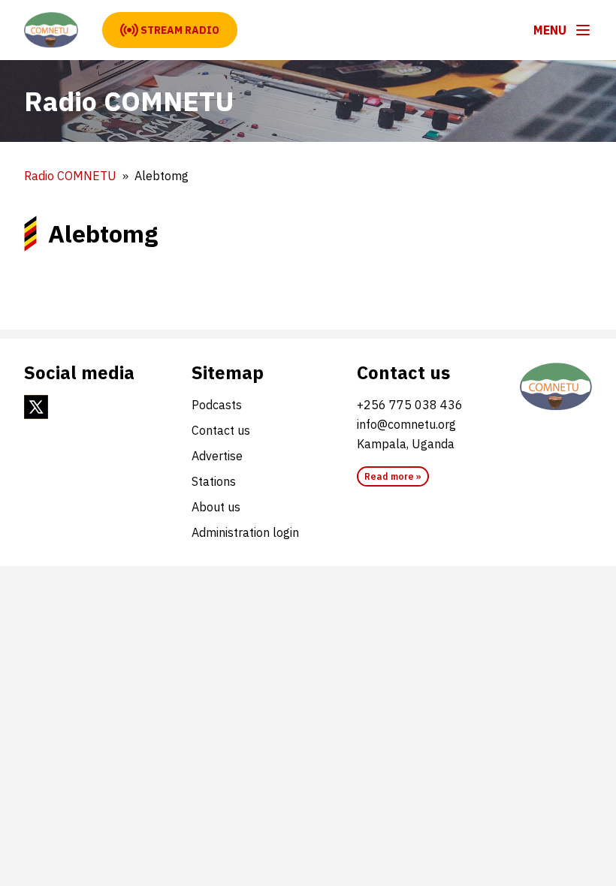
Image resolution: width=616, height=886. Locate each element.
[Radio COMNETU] (51, 30)
